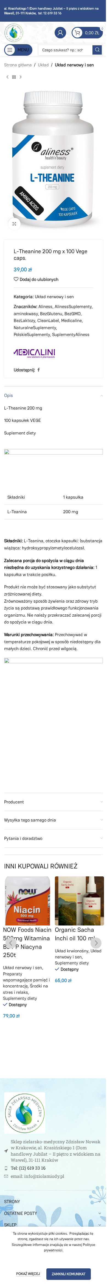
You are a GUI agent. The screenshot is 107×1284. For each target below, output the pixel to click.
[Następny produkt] (20, 77)
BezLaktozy (24, 320)
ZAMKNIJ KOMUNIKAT (68, 1274)
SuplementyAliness (70, 334)
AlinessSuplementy (73, 306)
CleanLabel (48, 320)
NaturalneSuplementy (35, 328)
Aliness (45, 306)
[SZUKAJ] (97, 50)
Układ (43, 65)
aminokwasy (26, 314)
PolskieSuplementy (32, 334)
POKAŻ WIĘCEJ (28, 1273)
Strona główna (18, 65)
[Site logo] (13, 32)
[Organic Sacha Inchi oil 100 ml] (27, 900)
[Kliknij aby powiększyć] (14, 224)
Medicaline (71, 320)
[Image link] (24, 1112)
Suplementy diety (20, 963)
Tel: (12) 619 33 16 (28, 1168)
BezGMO (72, 314)
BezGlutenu (51, 314)
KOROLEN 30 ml (76, 929)
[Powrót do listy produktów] (14, 77)
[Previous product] (7, 77)
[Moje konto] (60, 32)
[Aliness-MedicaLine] (34, 353)
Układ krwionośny (19, 951)
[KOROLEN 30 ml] (79, 900)
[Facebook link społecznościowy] (38, 370)
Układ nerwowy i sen (74, 65)
